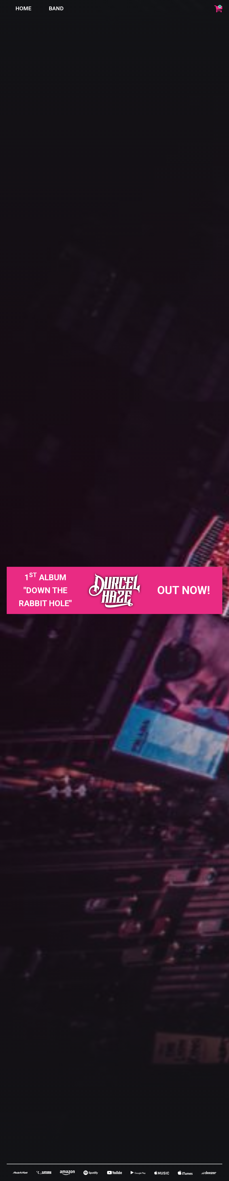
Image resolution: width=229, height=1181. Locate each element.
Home (23, 8)
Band (56, 8)
